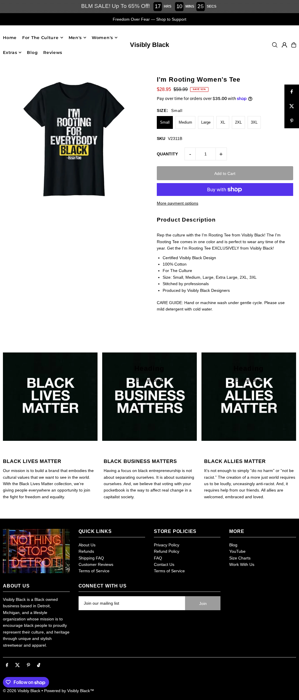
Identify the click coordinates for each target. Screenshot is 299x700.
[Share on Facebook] (291, 92)
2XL (238, 122)
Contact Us (164, 564)
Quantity (167, 154)
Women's (102, 37)
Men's (75, 37)
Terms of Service (94, 571)
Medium (185, 122)
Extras (10, 52)
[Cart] (293, 45)
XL (222, 122)
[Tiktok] (38, 665)
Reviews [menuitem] (52, 52)
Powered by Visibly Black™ (69, 690)
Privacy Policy (166, 545)
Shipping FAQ (91, 558)
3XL (254, 122)
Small (165, 122)
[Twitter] (17, 665)
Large (206, 122)
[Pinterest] (28, 665)
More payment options (177, 203)
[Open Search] (274, 45)
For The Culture (40, 37)
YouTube (237, 551)
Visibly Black (149, 44)
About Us (87, 545)
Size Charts (240, 558)
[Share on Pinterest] (291, 121)
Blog (233, 545)
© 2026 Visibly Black (21, 690)
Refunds (86, 551)
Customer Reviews (96, 564)
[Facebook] (7, 665)
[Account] (284, 45)
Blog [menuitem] (32, 52)
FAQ (158, 558)
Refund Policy (166, 551)
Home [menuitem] (10, 37)
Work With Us (241, 564)
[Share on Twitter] (291, 106)
